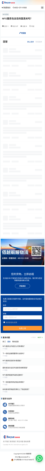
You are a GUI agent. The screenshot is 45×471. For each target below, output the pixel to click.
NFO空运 (5, 14)
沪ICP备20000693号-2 (22, 457)
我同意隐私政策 (11, 322)
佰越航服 (28, 454)
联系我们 (13, 441)
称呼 (4, 305)
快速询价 (7, 7)
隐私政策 (27, 441)
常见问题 (20, 441)
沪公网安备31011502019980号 (24, 460)
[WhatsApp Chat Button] (39, 458)
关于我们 (6, 441)
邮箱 (4, 313)
